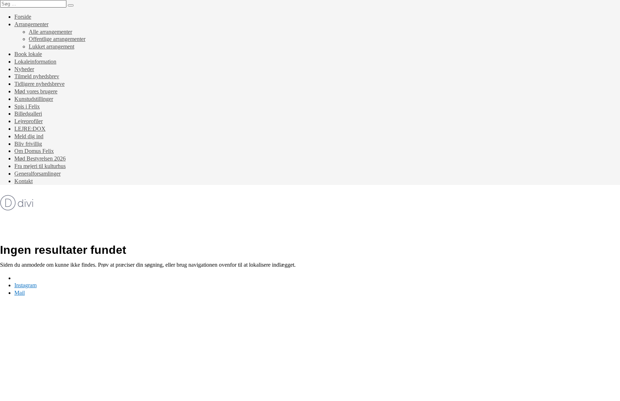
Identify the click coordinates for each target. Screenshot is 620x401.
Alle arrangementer (50, 32)
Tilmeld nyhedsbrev (36, 76)
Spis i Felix (27, 106)
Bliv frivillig (28, 144)
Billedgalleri (28, 114)
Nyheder (24, 69)
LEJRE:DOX (30, 129)
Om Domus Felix (34, 151)
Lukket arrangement (51, 46)
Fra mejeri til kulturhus (40, 166)
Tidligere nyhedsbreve (39, 84)
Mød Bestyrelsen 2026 (40, 158)
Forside (22, 17)
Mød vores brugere (35, 91)
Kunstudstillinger (33, 99)
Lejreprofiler (28, 121)
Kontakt (23, 181)
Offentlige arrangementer (57, 39)
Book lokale (28, 54)
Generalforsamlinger (37, 174)
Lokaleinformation (35, 62)
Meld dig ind (28, 136)
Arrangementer (31, 24)
